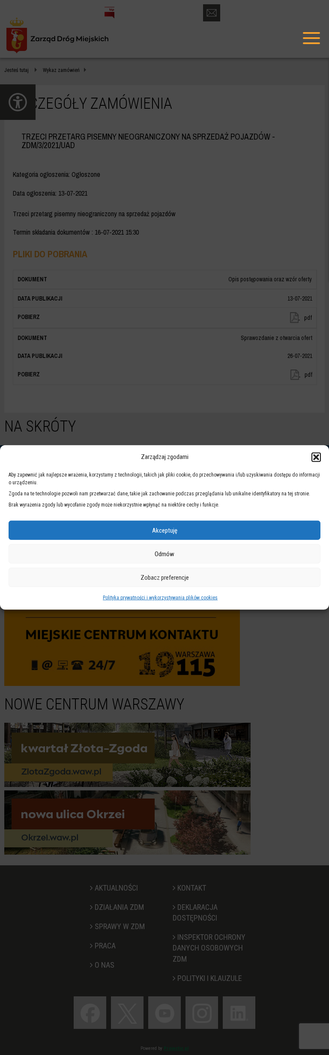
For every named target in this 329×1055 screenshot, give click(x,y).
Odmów (164, 554)
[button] (316, 457)
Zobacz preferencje (165, 577)
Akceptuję (164, 530)
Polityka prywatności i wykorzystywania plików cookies (160, 598)
